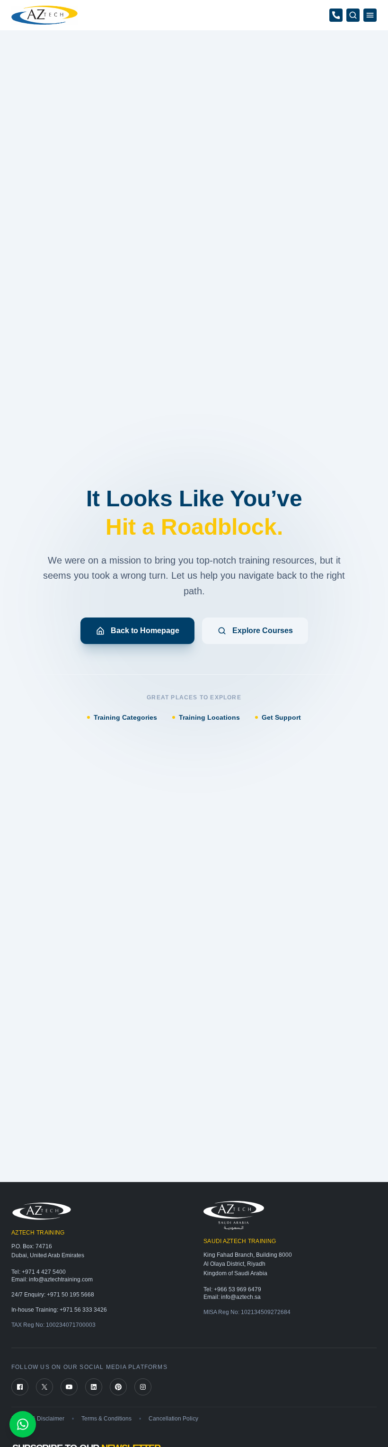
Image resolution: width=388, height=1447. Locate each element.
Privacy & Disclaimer (37, 1418)
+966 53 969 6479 (237, 1289)
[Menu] (370, 15)
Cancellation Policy (173, 1418)
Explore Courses (262, 630)
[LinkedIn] (93, 1386)
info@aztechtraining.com (61, 1279)
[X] (44, 1386)
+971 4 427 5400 (44, 1272)
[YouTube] (69, 1386)
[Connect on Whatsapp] (22, 1424)
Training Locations (209, 717)
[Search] (353, 15)
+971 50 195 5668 (70, 1294)
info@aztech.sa (241, 1297)
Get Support (281, 717)
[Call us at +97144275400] (336, 15)
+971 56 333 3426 (83, 1309)
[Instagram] (142, 1386)
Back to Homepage (145, 630)
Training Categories (125, 717)
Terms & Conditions (106, 1418)
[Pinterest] (118, 1386)
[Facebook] (19, 1386)
